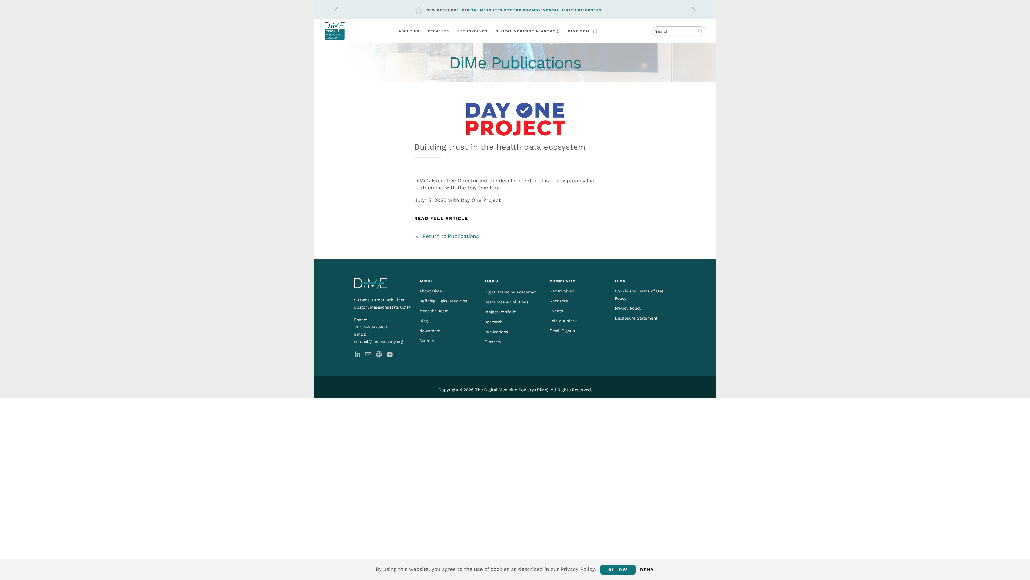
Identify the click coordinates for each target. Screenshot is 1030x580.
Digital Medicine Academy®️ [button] (528, 31)
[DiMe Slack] (379, 354)
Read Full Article (441, 218)
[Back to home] (335, 31)
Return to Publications (450, 236)
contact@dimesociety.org (378, 341)
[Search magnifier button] (700, 31)
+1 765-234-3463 (370, 327)
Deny (647, 569)
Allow (618, 569)
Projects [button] (438, 31)
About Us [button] (409, 31)
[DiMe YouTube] (389, 354)
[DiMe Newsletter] (368, 354)
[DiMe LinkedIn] (357, 354)
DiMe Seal (579, 31)
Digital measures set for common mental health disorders (532, 10)
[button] (336, 10)
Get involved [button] (472, 31)
